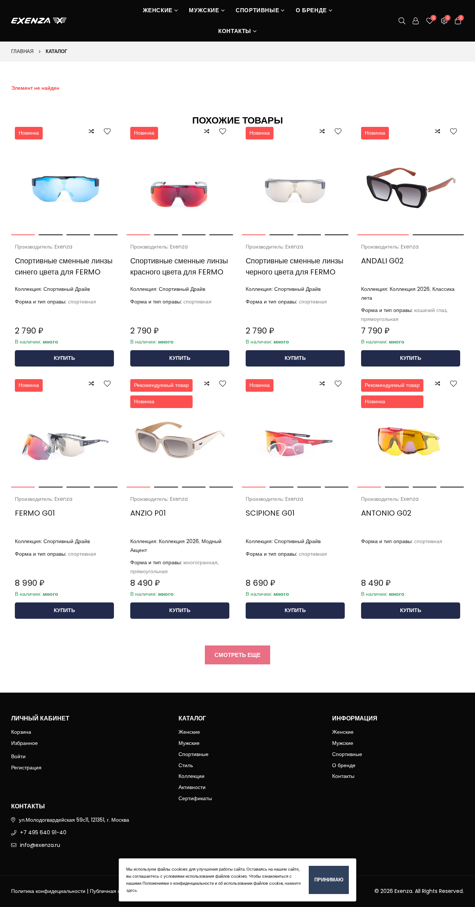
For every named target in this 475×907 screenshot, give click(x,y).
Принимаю (328, 879)
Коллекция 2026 (410, 289)
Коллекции (191, 776)
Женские (158, 10)
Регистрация (26, 767)
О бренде (311, 10)
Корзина (21, 732)
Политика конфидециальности (48, 891)
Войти (18, 756)
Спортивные (257, 10)
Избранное (24, 743)
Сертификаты (195, 798)
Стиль (185, 765)
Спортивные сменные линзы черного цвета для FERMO (294, 266)
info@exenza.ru (40, 845)
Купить (64, 358)
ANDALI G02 (382, 261)
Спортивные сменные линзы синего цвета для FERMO (63, 266)
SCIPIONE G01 (270, 513)
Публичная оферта (113, 891)
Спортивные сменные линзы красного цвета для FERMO (179, 266)
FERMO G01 (35, 513)
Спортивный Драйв (66, 289)
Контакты (234, 31)
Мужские (204, 10)
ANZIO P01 (148, 513)
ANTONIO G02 (386, 513)
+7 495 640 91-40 (43, 832)
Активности (192, 787)
